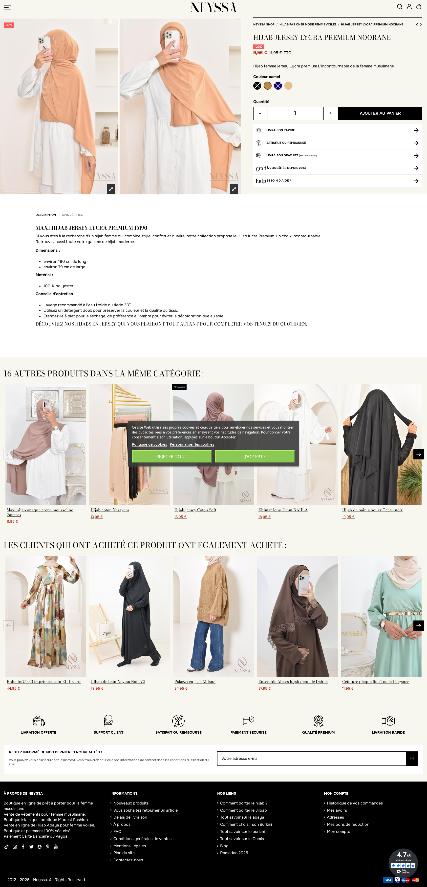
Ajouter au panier (380, 113)
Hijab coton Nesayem (110, 510)
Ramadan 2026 (234, 852)
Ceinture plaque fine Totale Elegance (375, 681)
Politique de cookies (149, 443)
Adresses (335, 817)
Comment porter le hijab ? (243, 803)
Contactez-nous (128, 860)
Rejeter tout (172, 456)
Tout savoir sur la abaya (242, 817)
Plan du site (124, 852)
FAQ (117, 831)
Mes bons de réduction (348, 824)
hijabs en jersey (95, 324)
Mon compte (338, 831)
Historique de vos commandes (355, 803)
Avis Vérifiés (72, 215)
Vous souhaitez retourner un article (145, 810)
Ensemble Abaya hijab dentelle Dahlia (293, 681)
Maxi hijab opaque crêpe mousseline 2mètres (40, 512)
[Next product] (421, 24)
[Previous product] (418, 24)
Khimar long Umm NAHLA (283, 510)
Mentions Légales (129, 845)
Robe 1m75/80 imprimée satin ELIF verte (44, 681)
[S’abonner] (412, 758)
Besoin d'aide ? (279, 181)
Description (46, 215)
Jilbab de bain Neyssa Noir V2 (118, 681)
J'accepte (255, 456)
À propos (121, 824)
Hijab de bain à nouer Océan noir (372, 510)
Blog (224, 845)
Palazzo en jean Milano (194, 681)
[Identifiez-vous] (409, 7)
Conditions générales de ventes (142, 838)
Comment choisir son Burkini (246, 824)
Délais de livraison (130, 817)
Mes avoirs (337, 810)
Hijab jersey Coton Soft (195, 510)
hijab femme (106, 236)
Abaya (53, 825)
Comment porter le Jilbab (243, 810)
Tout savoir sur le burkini (242, 831)
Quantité (261, 101)
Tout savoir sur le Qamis (242, 838)
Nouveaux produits (131, 803)
